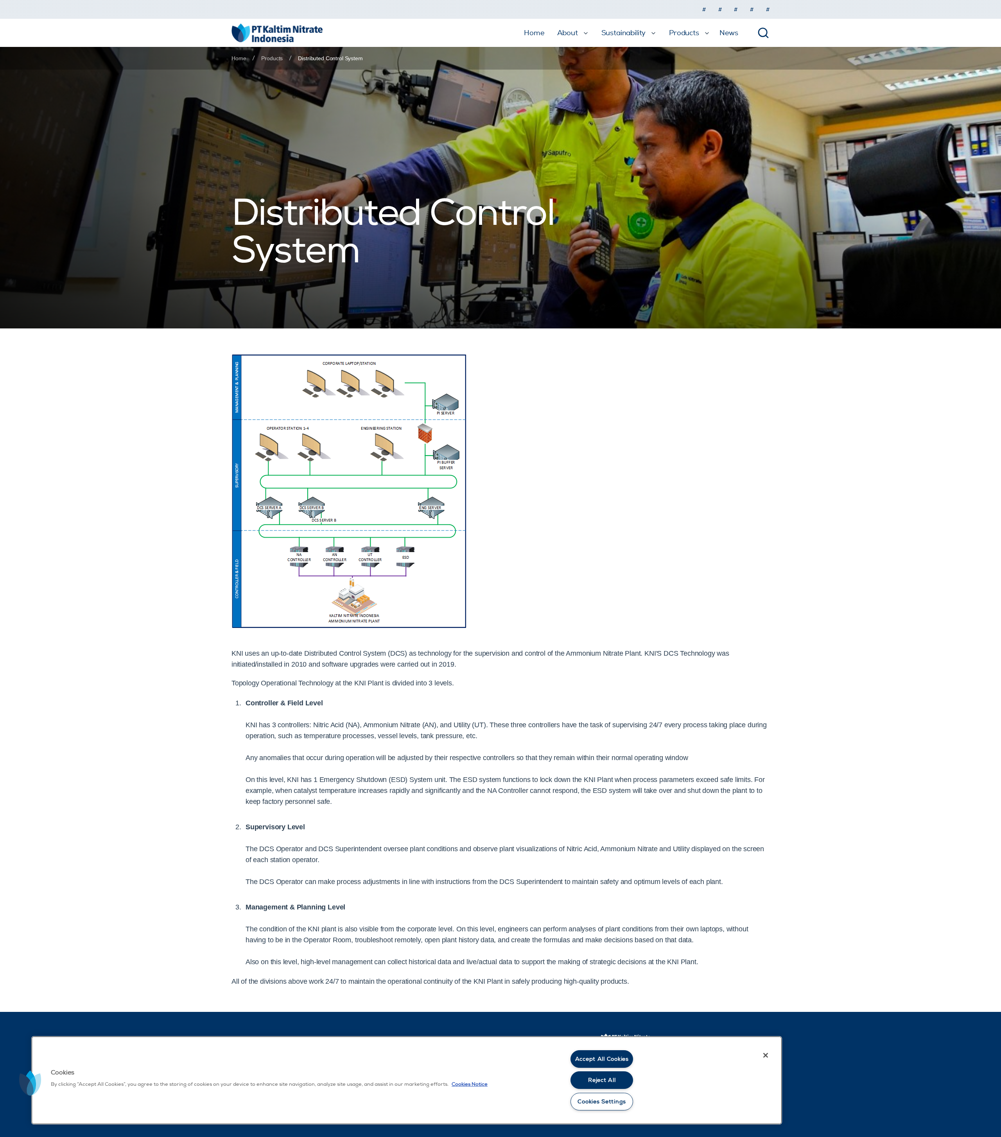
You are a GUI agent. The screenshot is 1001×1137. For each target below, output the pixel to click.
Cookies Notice (470, 1084)
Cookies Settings (602, 1101)
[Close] (765, 1055)
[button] (30, 1083)
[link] (330, 58)
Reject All (601, 1080)
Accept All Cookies (602, 1059)
